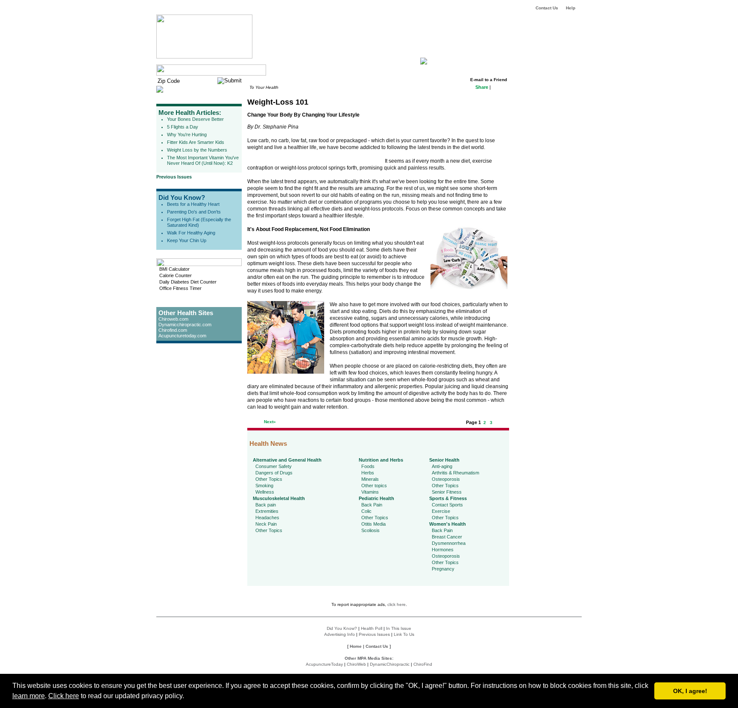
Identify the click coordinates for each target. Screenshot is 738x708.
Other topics (374, 485)
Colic (366, 511)
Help (570, 8)
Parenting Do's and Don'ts (194, 211)
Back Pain (371, 504)
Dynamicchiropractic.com (184, 324)
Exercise (441, 511)
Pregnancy (443, 568)
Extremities (266, 511)
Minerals (370, 479)
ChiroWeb (356, 664)
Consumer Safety (273, 466)
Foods (368, 466)
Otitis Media (373, 524)
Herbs (367, 472)
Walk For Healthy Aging (191, 232)
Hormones (443, 549)
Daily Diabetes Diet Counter (188, 281)
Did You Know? (181, 197)
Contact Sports (447, 504)
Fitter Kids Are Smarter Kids (195, 142)
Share (481, 87)
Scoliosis (370, 530)
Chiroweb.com (173, 319)
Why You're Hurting (187, 134)
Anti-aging (442, 466)
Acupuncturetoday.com (182, 335)
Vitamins (370, 491)
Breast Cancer (447, 536)
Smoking (264, 485)
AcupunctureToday (324, 664)
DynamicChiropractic (390, 664)
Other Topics (268, 479)
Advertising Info (339, 634)
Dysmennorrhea (449, 543)
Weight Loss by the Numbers (197, 149)
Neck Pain (266, 524)
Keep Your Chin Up (186, 240)
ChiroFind (422, 664)
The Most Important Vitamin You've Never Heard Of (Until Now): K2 (203, 160)
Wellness (264, 491)
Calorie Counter (175, 275)
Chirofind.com (172, 330)
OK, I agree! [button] (690, 691)
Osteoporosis (446, 479)
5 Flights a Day (182, 126)
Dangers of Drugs (274, 472)
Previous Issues (174, 176)
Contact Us (547, 8)
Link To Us (404, 634)
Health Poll (371, 628)
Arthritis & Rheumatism (455, 472)
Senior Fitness (447, 491)
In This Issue (398, 628)
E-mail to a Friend (488, 79)
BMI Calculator (174, 269)
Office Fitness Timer (180, 288)
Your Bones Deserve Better (195, 119)
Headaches (267, 517)
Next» (270, 421)
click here (396, 604)
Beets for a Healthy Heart (193, 204)
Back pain (265, 504)
